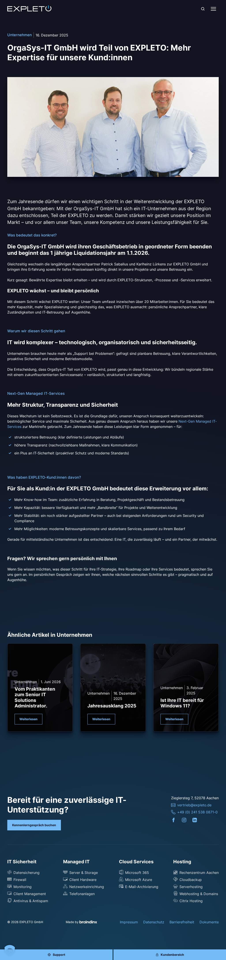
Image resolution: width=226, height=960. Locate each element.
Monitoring (22, 886)
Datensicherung (26, 872)
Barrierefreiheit (182, 922)
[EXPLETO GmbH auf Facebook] (176, 820)
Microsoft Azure (138, 879)
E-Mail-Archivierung (141, 886)
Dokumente (209, 922)
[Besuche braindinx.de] (88, 921)
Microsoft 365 (137, 872)
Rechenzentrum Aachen (199, 872)
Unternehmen (19, 35)
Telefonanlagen (82, 894)
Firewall (19, 879)
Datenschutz (153, 922)
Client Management (29, 894)
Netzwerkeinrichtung (86, 886)
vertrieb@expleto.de (194, 805)
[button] (9, 950)
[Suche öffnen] (203, 9)
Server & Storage (83, 872)
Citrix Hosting (191, 901)
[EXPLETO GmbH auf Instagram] (187, 820)
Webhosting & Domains (198, 894)
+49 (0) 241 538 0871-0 (197, 812)
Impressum (129, 922)
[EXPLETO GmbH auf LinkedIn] (197, 820)
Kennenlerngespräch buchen (34, 825)
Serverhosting (191, 886)
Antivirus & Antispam (30, 901)
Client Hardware (82, 879)
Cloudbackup (190, 879)
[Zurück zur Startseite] (29, 9)
